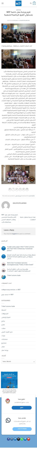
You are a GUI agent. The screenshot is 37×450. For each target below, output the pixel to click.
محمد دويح (4, 295)
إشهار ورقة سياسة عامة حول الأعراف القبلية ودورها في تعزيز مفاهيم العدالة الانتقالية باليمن (21, 257)
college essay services (8, 290)
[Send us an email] (18, 439)
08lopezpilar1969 (25, 20)
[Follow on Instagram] (11, 439)
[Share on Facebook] (13, 189)
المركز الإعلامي (5, 317)
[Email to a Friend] (20, 189)
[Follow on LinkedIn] (25, 439)
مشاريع (3, 343)
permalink (32, 196)
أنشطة (3, 310)
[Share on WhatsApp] (9, 189)
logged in (15, 234)
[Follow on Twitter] (15, 439)
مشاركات (4, 339)
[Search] (30, 3)
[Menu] (2, 3)
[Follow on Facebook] (8, 439)
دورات (3, 336)
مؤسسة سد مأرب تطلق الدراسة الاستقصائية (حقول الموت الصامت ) (18, 270)
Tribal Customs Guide (13, 275)
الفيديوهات (4, 314)
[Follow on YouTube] (28, 439)
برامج (3, 321)
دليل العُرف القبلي (7, 332)
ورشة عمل (18, 10)
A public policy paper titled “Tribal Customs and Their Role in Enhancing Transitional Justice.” (20, 248)
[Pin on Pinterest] (23, 189)
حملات (3, 328)
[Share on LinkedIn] (27, 189)
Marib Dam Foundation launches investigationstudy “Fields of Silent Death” (20, 264)
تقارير (3, 325)
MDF (19, 290)
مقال (3, 347)
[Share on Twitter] (16, 189)
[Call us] (21, 439)
